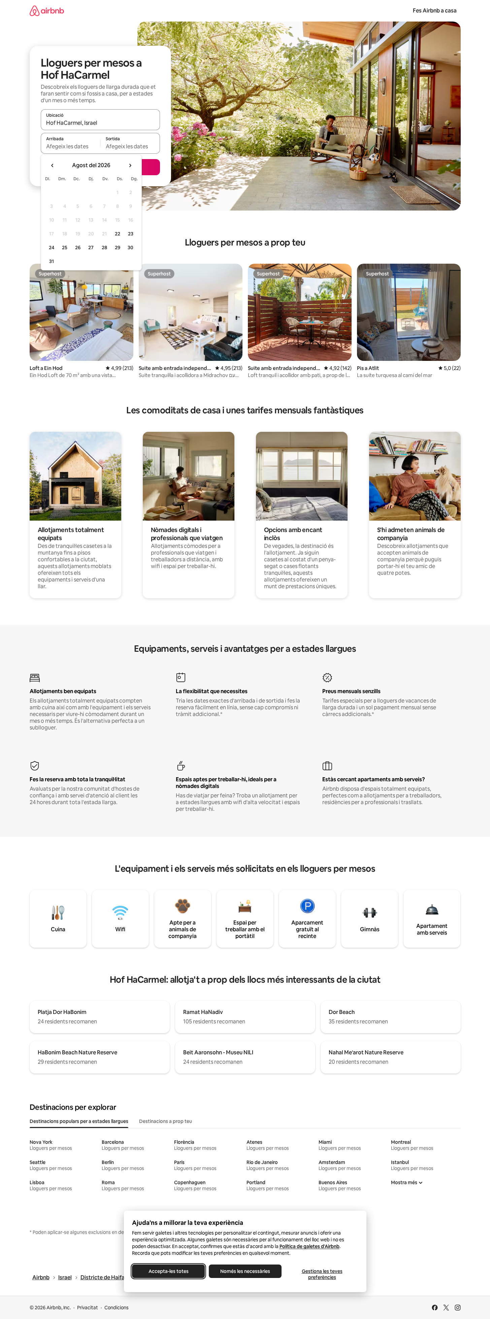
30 (130, 247)
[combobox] (100, 123)
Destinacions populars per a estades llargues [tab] (79, 1121)
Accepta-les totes (168, 1271)
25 (64, 247)
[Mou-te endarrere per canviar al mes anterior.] (53, 165)
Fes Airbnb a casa (435, 10)
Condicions (116, 1308)
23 (130, 234)
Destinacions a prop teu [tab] (165, 1121)
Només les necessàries (245, 1271)
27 (91, 247)
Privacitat (87, 1308)
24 (51, 247)
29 (117, 247)
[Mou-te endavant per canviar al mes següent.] (130, 165)
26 (77, 247)
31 (51, 261)
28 (104, 247)
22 (117, 234)
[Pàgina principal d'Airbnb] (47, 10)
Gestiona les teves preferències (321, 1274)
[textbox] (70, 146)
